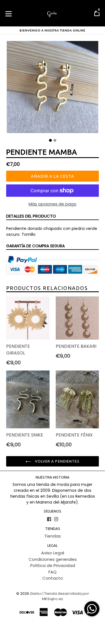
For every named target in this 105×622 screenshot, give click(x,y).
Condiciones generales (53, 559)
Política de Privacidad (52, 565)
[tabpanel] (52, 88)
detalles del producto (31, 216)
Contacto (52, 578)
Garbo (36, 593)
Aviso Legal (52, 553)
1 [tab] (50, 140)
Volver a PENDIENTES (57, 461)
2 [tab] (54, 140)
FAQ (52, 572)
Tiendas (52, 536)
